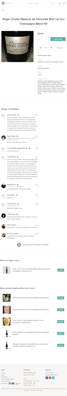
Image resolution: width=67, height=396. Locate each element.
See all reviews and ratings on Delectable (36, 245)
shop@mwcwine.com (51, 375)
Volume (40, 72)
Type (39, 53)
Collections (4, 377)
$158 (60, 270)
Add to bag (58, 39)
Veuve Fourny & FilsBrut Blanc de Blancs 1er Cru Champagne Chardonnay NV (28, 321)
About (3, 375)
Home (2, 10)
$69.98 (61, 321)
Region (40, 60)
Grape (40, 66)
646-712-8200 (49, 373)
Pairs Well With (43, 79)
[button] (47, 377)
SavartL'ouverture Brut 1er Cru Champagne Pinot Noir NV (31, 309)
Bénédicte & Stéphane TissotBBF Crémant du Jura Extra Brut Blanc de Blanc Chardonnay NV (30, 345)
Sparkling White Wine (44, 55)
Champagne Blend (43, 68)
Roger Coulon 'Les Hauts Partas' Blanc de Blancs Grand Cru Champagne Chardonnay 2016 (31, 270)
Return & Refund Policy (7, 379)
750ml (39, 75)
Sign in (53, 3)
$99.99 (61, 298)
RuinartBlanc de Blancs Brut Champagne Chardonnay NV (31, 298)
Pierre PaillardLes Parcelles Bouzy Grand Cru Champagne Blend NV (31, 333)
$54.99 (61, 345)
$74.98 (61, 310)
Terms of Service (6, 381)
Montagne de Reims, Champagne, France (50, 62)
